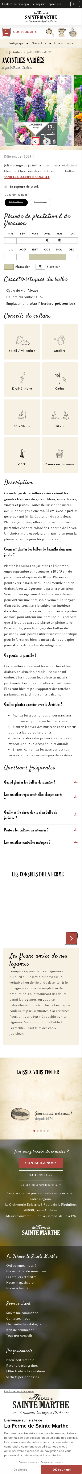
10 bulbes (18, 203)
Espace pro (54, 4)
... (3, 52)
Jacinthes (15, 52)
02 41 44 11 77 (41, 1175)
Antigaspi (16, 43)
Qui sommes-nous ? (21, 1265)
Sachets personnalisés (22, 1377)
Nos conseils (63, 43)
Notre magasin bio (20, 1282)
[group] (41, 1116)
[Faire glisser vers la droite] (46, 141)
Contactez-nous (41, 1163)
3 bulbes (42, 203)
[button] (19, 32)
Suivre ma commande (22, 1313)
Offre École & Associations (26, 1371)
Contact (7, 4)
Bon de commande (20, 1330)
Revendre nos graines (22, 1365)
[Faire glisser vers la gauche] (35, 141)
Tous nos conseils (19, 1335)
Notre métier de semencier (26, 1271)
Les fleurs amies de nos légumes (38, 960)
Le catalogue (22, 4)
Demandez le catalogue (24, 1324)
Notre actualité (17, 1288)
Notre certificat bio (20, 1360)
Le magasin (38, 4)
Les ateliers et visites (21, 1277)
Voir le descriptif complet (27, 177)
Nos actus (39, 43)
